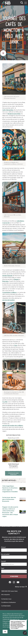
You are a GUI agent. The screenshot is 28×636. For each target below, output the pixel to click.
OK (5, 631)
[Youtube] (18, 582)
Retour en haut (20, 587)
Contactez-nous (6, 599)
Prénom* (3, 547)
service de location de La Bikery (12, 425)
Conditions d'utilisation (8, 602)
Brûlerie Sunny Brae (14, 113)
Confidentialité (5, 606)
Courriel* (3, 561)
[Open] (25, 3)
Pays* (2, 568)
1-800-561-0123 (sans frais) (9, 591)
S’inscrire (14, 576)
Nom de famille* (5, 554)
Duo (15, 345)
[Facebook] (10, 582)
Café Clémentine (7, 110)
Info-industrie (5, 594)
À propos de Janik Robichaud (13, 474)
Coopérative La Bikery (9, 292)
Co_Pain (4, 401)
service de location (8, 300)
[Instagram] (14, 582)
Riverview (5, 281)
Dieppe (16, 279)
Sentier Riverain (7, 275)
